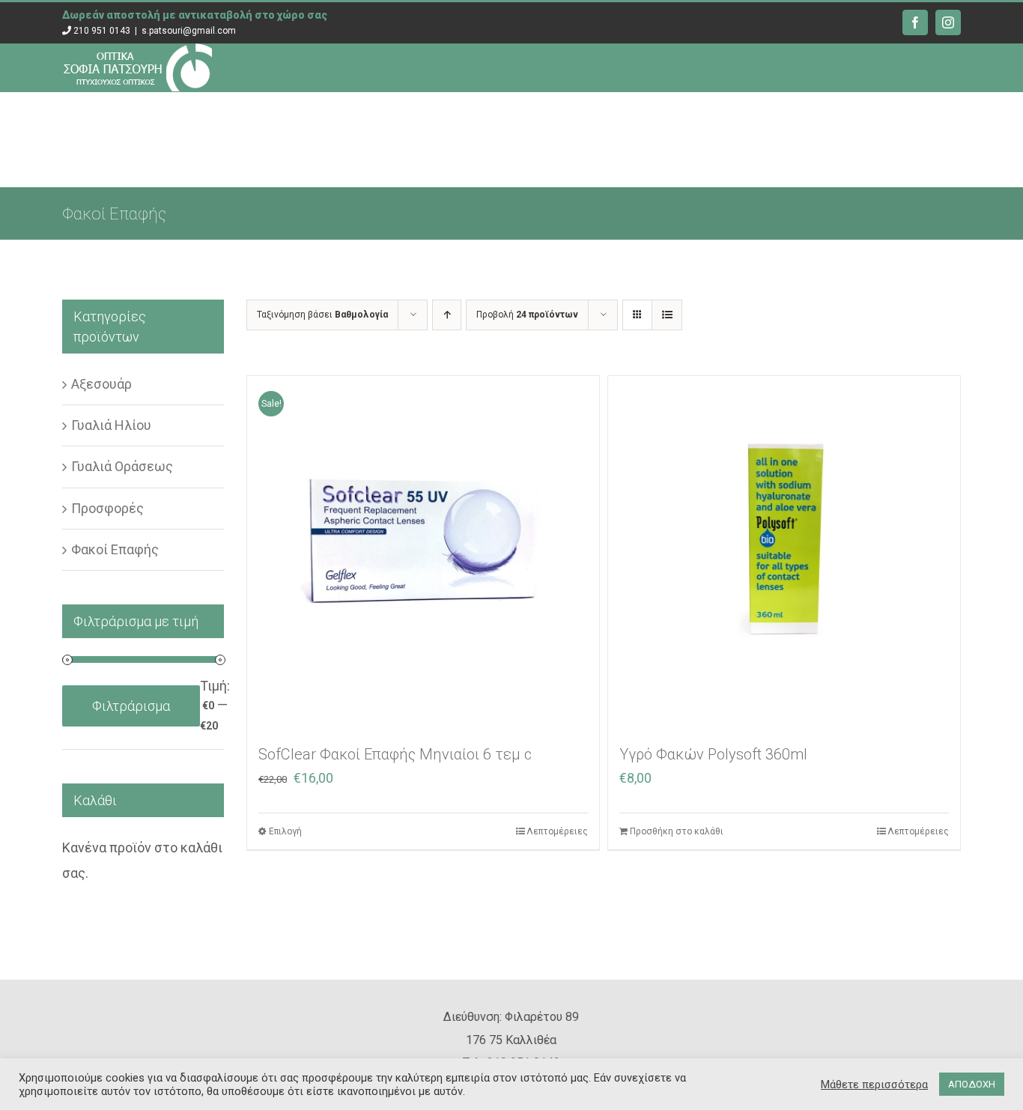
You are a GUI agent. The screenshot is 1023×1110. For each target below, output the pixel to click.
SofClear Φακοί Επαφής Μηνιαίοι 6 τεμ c (395, 754)
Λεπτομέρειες (557, 831)
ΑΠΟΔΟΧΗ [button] (971, 1084)
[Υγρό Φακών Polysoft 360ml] (784, 552)
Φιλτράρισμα (131, 706)
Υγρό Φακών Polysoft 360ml (713, 754)
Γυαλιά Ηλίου (111, 425)
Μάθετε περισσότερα (874, 1084)
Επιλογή (285, 831)
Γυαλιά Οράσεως (122, 466)
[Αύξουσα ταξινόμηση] (446, 315)
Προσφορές (107, 508)
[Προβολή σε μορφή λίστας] (667, 315)
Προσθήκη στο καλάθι (676, 831)
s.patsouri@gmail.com (189, 30)
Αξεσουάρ (101, 384)
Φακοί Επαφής (115, 549)
